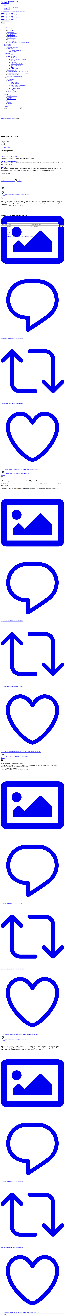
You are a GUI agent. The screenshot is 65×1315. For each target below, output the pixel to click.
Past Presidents (11, 35)
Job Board (7, 9)
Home (5, 25)
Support (6, 229)
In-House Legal (11, 70)
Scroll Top (15, 1)
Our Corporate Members (14, 50)
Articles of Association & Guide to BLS (18, 42)
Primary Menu (4, 21)
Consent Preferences (34, 236)
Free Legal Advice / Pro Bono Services (17, 73)
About (5, 27)
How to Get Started (16, 65)
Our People (10, 30)
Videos (9, 105)
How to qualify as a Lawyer (18, 59)
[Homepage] (13, 16)
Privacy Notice (16, 236)
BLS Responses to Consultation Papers (17, 71)
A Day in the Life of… (17, 64)
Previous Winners (15, 88)
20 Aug (3, 475)
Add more (6, 234)
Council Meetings (12, 36)
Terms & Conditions (6, 236)
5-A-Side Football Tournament (9, 161)
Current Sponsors (15, 86)
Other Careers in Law (16, 61)
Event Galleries (11, 91)
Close (2, 22)
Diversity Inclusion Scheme (14, 76)
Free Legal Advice (12, 96)
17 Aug (3, 1040)
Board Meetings (11, 38)
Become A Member (12, 47)
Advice (6, 94)
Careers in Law (11, 56)
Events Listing (11, 79)
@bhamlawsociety (24, 194)
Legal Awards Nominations (18, 85)
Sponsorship (7, 44)
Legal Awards (14, 82)
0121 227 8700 (5, 3)
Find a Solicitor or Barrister (11, 7)
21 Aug (3, 195)
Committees (10, 32)
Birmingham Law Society (12, 194)
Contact (6, 106)
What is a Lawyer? (16, 57)
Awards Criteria (15, 83)
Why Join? (10, 48)
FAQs (12, 67)
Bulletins (9, 103)
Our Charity (10, 39)
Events (6, 77)
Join (5, 6)
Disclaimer (7, 232)
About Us (10, 29)
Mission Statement (12, 33)
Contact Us (7, 231)
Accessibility (24, 236)
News (9, 102)
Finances (13, 62)
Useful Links (14, 68)
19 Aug (3, 758)
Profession (7, 53)
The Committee (11, 99)
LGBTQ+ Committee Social (9, 157)
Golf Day (3, 167)
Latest (5, 100)
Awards (9, 80)
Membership (7, 45)
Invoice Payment (11, 51)
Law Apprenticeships (13, 74)
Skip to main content (6, 1)
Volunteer (10, 97)
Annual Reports (11, 41)
